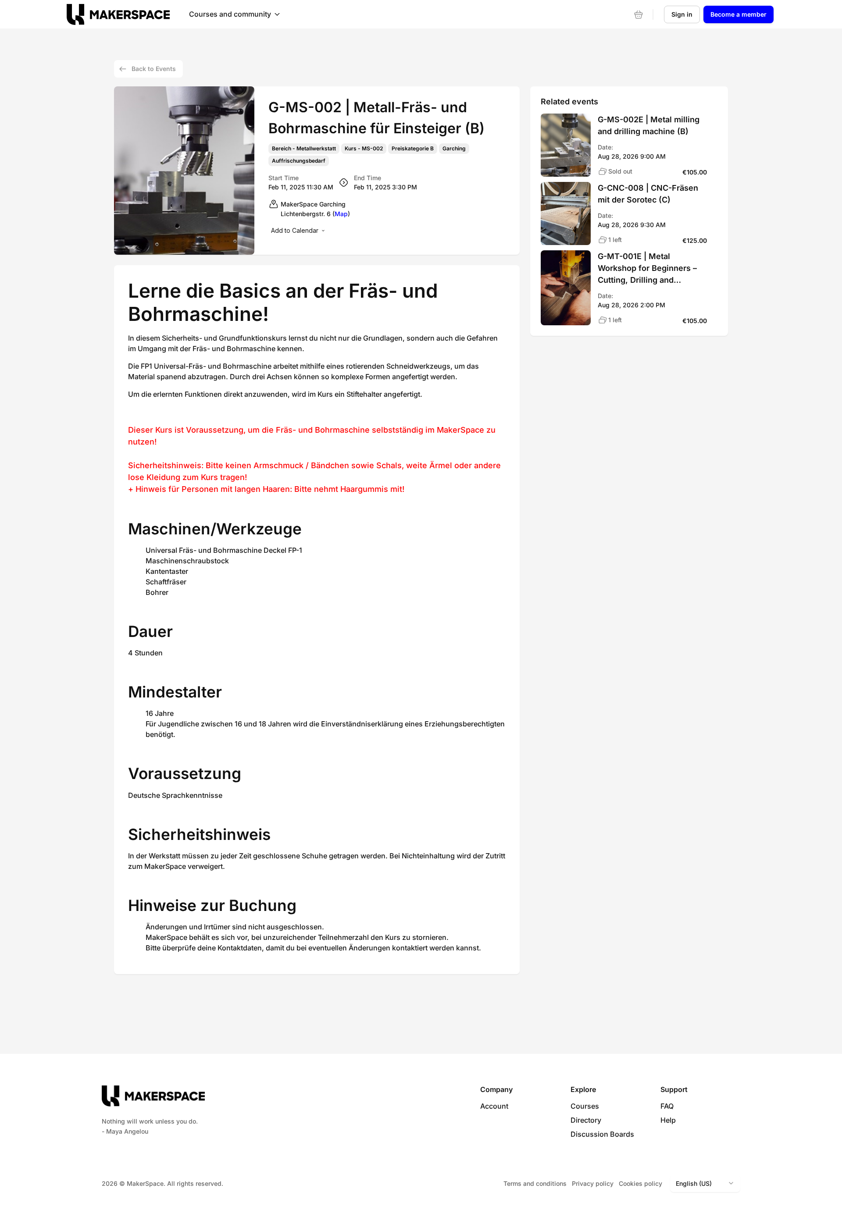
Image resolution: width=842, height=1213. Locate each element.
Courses (585, 1106)
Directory (586, 1120)
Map (341, 213)
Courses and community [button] (230, 14)
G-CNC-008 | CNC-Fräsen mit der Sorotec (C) (648, 193)
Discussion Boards (602, 1134)
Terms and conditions (535, 1183)
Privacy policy (593, 1183)
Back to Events (154, 68)
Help (668, 1120)
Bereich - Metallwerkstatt (304, 148)
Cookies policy (640, 1183)
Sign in (681, 14)
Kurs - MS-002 (364, 148)
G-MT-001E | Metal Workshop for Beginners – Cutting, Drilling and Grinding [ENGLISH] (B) (647, 269)
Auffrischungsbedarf (298, 161)
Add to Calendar (294, 230)
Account (494, 1106)
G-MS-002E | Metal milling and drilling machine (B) (648, 125)
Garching (454, 148)
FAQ (667, 1106)
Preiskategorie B (413, 148)
